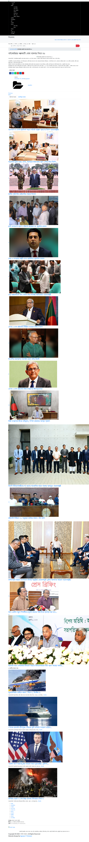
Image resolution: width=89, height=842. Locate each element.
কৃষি (11, 21)
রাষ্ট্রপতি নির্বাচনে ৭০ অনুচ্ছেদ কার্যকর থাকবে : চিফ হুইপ (26, 518)
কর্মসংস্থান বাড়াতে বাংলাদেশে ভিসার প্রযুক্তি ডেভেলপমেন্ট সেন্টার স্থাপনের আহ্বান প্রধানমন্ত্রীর (39, 579)
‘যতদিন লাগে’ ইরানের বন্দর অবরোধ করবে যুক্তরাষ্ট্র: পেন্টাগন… (28, 763)
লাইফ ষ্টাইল (16, 25)
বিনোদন (12, 24)
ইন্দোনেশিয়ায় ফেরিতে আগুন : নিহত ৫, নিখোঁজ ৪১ (24, 692)
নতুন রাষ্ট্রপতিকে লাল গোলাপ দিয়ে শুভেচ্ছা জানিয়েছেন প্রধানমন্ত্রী (29, 294)
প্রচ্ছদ (13, 4)
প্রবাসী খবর (13, 32)
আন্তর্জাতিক (13, 19)
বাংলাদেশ (12, 813)
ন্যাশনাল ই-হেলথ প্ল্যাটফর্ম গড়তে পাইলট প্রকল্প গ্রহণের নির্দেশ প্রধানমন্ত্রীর (62, 39)
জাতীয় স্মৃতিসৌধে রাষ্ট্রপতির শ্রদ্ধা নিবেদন (22, 194)
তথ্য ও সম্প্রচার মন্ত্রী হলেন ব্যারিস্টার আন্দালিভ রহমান (26, 258)
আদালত (15, 11)
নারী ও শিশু (15, 15)
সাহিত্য (12, 29)
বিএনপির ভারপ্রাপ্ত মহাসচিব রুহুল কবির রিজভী (23, 359)
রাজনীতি (12, 18)
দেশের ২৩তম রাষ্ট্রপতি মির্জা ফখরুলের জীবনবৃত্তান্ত (25, 388)
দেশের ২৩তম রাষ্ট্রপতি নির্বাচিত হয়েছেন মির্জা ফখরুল (25, 326)
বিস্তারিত (45, 695)
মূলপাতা (11, 49)
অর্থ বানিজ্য (15, 7)
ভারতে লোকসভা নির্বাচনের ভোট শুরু (42, 39)
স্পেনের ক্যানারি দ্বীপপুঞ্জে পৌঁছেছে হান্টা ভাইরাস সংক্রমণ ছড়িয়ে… (30, 727)
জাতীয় (12, 5)
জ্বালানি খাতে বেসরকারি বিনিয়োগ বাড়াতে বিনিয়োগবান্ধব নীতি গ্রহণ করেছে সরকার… (35, 665)
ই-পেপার (13, 2)
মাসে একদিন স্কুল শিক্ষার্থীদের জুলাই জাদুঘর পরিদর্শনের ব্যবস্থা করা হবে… (32, 612)
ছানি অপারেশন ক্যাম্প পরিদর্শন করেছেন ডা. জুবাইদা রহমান (27, 226)
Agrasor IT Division (26, 836)
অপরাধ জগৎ (16, 13)
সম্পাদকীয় (12, 33)
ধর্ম (11, 30)
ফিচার (15, 27)
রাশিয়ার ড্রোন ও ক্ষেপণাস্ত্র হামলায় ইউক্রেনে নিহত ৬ (26, 798)
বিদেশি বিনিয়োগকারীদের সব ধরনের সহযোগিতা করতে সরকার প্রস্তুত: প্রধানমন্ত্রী (34, 486)
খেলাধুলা (12, 22)
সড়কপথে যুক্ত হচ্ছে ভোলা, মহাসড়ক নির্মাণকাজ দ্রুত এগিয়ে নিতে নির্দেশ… (33, 161)
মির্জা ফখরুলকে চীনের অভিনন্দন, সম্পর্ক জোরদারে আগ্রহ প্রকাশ (29, 421)
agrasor (28, 78)
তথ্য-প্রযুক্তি (16, 10)
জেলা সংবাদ (16, 8)
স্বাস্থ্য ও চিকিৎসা (16, 16)
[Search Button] (78, 46)
